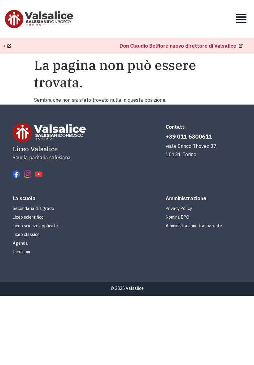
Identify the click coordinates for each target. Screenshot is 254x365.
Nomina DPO (177, 217)
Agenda (20, 243)
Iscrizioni (21, 252)
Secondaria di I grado (33, 208)
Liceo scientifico (28, 217)
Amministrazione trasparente (194, 226)
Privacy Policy (179, 208)
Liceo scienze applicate (35, 226)
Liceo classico (26, 234)
